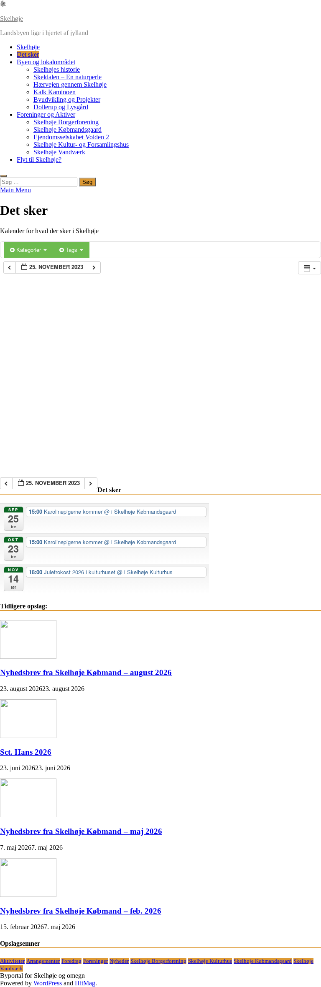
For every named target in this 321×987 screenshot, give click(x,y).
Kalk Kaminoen (54, 91)
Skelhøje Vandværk (59, 152)
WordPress (47, 983)
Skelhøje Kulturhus (210, 961)
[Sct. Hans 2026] (28, 735)
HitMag (85, 983)
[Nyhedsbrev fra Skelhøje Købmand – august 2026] (28, 656)
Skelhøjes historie (56, 69)
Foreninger (95, 961)
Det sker (28, 54)
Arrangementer (43, 961)
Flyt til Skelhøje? (39, 159)
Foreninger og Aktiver (46, 114)
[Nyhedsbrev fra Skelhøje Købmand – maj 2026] (28, 815)
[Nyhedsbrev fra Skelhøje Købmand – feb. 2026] (28, 894)
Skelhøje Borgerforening (66, 122)
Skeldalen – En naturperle (67, 76)
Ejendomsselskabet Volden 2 (71, 137)
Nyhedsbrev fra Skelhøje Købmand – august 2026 (86, 672)
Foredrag (71, 961)
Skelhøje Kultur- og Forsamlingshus (81, 144)
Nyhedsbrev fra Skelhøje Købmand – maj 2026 (81, 831)
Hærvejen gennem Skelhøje (70, 84)
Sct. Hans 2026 (25, 752)
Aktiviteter (12, 961)
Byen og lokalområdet (46, 61)
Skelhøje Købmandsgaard (67, 129)
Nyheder (119, 961)
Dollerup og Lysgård (60, 107)
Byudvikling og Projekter (66, 99)
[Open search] (3, 176)
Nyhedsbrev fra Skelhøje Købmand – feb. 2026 (80, 911)
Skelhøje (11, 18)
